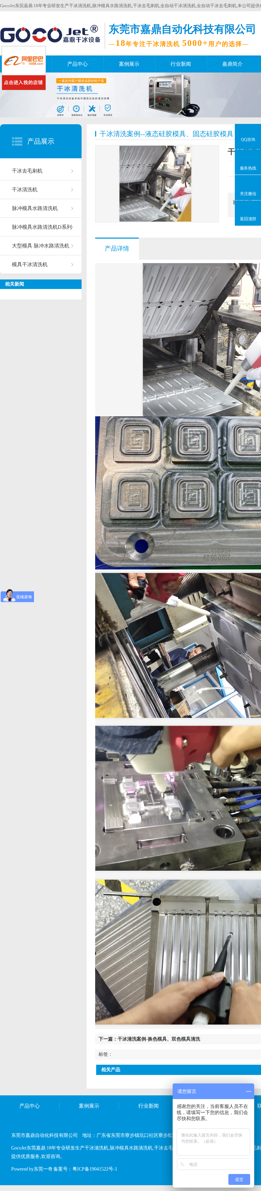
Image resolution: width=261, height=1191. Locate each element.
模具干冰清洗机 (30, 264)
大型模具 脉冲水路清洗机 (40, 245)
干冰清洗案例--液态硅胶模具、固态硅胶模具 (166, 134)
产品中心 (77, 64)
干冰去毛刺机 (27, 171)
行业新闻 (181, 64)
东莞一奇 (43, 1169)
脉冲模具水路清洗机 (35, 208)
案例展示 (129, 64)
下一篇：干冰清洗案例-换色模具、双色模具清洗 (149, 1039)
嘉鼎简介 (232, 64)
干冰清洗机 (24, 189)
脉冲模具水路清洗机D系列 (42, 227)
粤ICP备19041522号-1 (94, 1169)
